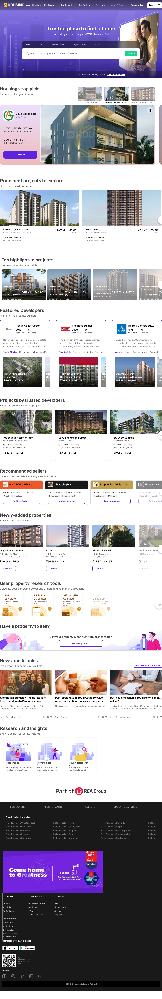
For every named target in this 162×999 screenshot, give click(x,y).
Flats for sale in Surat (63, 834)
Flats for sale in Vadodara (65, 838)
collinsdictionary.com (38, 915)
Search (131, 53)
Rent (41, 45)
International (60, 915)
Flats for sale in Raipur (112, 826)
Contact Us (8, 926)
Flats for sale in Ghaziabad (19, 826)
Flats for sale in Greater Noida (20, 823)
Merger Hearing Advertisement (10, 935)
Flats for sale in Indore (17, 834)
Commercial (58, 45)
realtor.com (33, 907)
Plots (98, 45)
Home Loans (60, 907)
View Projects (22, 117)
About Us (7, 907)
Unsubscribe (8, 930)
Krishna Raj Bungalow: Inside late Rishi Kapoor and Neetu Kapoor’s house (23, 699)
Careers (6, 903)
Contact (20, 154)
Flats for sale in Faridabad (18, 838)
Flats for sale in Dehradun (113, 823)
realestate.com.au (36, 903)
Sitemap (58, 911)
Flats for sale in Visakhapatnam (116, 830)
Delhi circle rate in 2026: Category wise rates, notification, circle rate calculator (79, 699)
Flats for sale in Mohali (64, 823)
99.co (30, 911)
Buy (28, 45)
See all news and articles (147, 665)
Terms (5, 915)
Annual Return (9, 919)
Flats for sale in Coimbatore (66, 826)
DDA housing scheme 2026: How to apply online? (135, 699)
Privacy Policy (9, 922)
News (56, 903)
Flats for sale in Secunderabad (116, 834)
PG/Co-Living (79, 45)
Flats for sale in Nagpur (64, 830)
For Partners (8, 911)
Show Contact (22, 501)
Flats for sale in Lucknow (18, 830)
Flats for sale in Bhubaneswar (115, 838)
